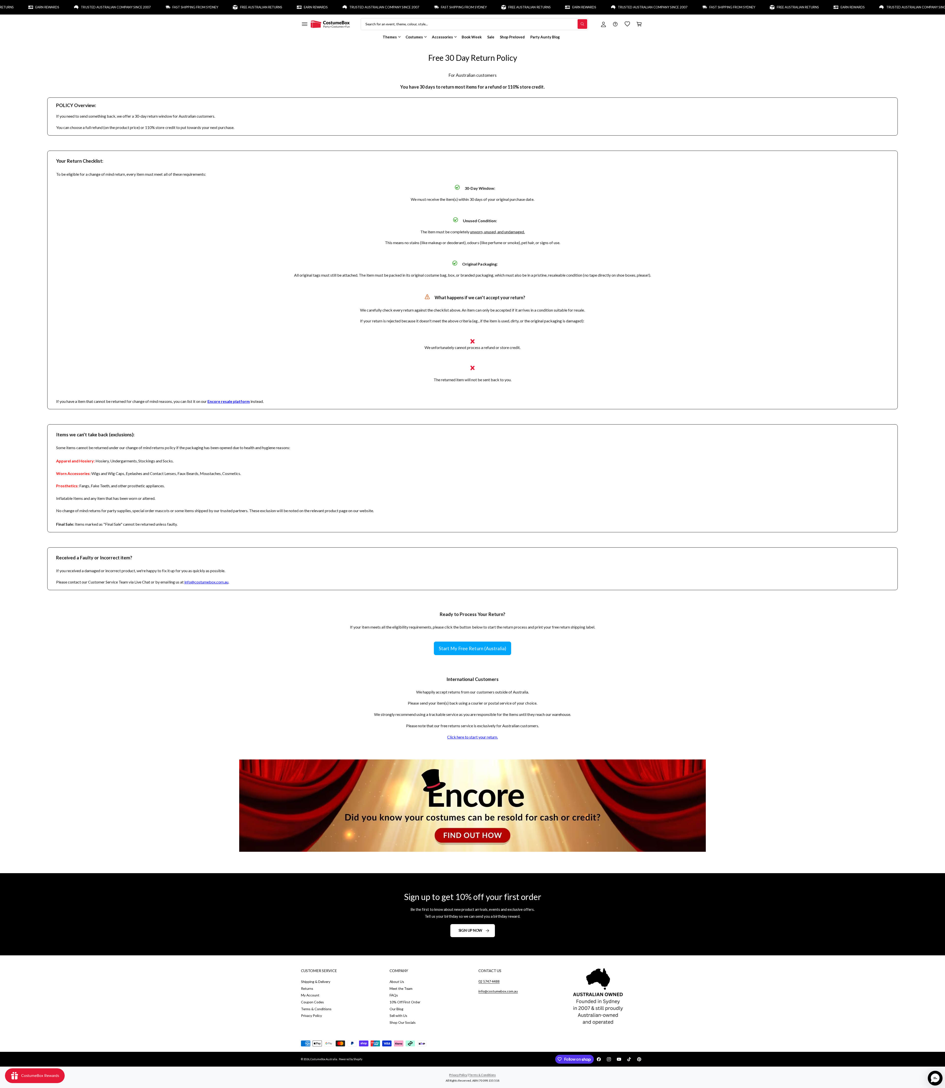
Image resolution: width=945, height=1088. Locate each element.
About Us (397, 981)
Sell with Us (398, 1015)
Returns (307, 988)
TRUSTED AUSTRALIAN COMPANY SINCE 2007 (77, 7)
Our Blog (396, 1009)
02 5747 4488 (489, 981)
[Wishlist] (627, 24)
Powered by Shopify (350, 1059)
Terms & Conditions (316, 1009)
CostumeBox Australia (323, 1059)
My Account (310, 995)
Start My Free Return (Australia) (472, 648)
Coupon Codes (312, 1002)
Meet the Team (401, 988)
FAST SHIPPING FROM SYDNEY (157, 7)
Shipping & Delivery (315, 981)
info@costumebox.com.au (206, 582)
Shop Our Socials (403, 1022)
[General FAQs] (615, 24)
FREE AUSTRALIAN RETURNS (223, 7)
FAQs (394, 995)
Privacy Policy (311, 1015)
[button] (304, 24)
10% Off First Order (405, 1002)
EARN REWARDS (277, 7)
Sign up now (470, 930)
